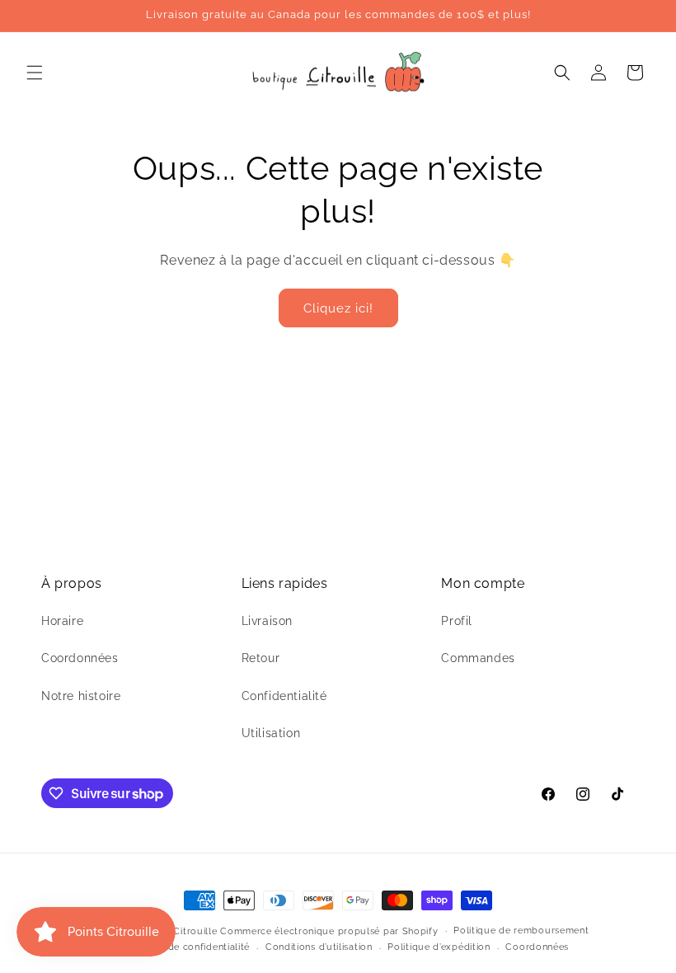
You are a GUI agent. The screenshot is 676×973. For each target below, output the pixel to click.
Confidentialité (284, 696)
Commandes (477, 658)
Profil (456, 621)
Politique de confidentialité (187, 947)
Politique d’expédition (438, 947)
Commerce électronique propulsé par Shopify (329, 931)
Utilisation (271, 733)
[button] (34, 72)
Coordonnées (80, 658)
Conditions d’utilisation (319, 947)
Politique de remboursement (521, 930)
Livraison (267, 621)
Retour (261, 658)
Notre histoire (80, 696)
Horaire (62, 621)
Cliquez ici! (338, 308)
